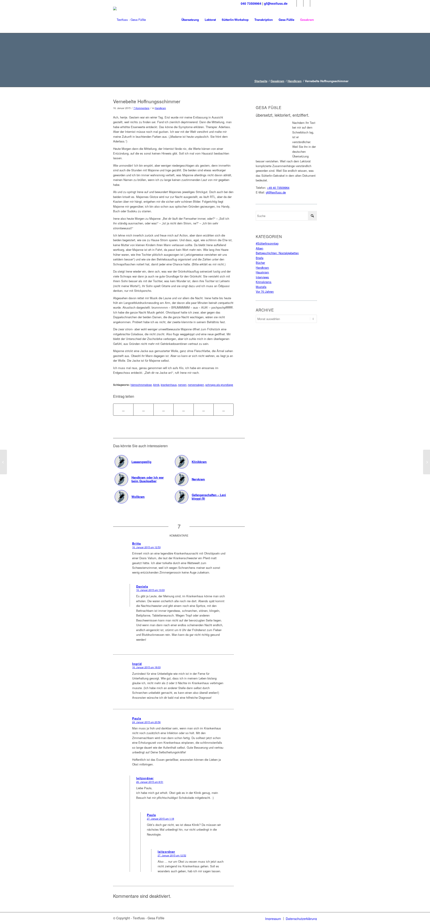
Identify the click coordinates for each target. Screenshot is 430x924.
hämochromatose (141, 385)
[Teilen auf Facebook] (123, 409)
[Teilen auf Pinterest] (183, 409)
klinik (156, 385)
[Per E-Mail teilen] (223, 409)
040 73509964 (251, 3)
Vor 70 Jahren (265, 291)
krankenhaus (169, 385)
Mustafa (261, 287)
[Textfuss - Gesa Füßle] (129, 20)
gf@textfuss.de (276, 3)
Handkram (160, 108)
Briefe (259, 258)
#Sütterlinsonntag (267, 243)
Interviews (262, 277)
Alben (259, 248)
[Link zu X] (300, 3)
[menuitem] (190, 20)
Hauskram (262, 272)
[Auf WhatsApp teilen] (163, 409)
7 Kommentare (141, 108)
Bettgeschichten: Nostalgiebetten (277, 253)
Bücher (260, 262)
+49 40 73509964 (278, 187)
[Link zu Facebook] (293, 3)
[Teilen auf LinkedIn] (203, 409)
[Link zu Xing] (313, 3)
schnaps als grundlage (219, 385)
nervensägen (196, 385)
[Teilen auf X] (143, 409)
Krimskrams (263, 282)
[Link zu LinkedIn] (306, 3)
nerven (182, 385)
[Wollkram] (3, 462)
